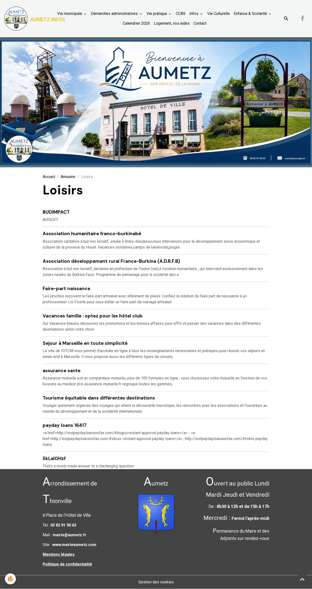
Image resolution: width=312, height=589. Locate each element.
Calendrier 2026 (136, 23)
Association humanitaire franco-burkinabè (92, 234)
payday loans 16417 (65, 425)
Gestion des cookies (156, 582)
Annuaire (68, 176)
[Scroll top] (302, 579)
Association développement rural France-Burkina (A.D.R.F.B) (111, 261)
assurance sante (61, 371)
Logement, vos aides (172, 23)
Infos (194, 13)
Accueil (49, 176)
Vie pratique (157, 13)
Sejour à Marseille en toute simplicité (85, 343)
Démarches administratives (115, 13)
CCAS (180, 13)
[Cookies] (10, 578)
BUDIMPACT (56, 212)
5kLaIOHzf (54, 458)
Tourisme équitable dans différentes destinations (99, 398)
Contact (200, 23)
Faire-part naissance (66, 288)
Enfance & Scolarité (251, 13)
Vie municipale (70, 13)
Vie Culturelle (218, 13)
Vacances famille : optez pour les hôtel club (93, 316)
